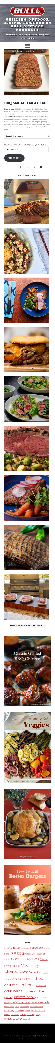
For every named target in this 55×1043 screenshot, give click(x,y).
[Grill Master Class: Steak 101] (26, 618)
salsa (33, 1010)
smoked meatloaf (37, 127)
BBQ (16, 109)
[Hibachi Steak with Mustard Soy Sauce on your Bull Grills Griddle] (26, 272)
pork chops (24, 1007)
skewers (15, 1014)
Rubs (11, 112)
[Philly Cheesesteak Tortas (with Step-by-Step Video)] (26, 371)
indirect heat (24, 997)
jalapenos (40, 997)
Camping (27, 109)
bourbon (47, 948)
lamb (6, 1002)
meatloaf (23, 124)
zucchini (26, 1019)
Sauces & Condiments (23, 112)
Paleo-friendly (40, 1002)
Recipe (40, 109)
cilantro (45, 973)
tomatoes (9, 1018)
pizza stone (9, 1007)
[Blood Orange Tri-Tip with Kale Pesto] (26, 421)
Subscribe (14, 158)
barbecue (20, 117)
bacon (17, 947)
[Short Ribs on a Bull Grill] (26, 520)
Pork (34, 109)
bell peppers (36, 948)
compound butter (20, 979)
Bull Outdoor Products (21, 959)
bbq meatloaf (31, 117)
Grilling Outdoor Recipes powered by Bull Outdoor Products (27, 25)
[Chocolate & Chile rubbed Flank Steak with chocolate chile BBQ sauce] (26, 569)
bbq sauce (25, 948)
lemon (14, 1002)
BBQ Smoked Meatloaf (25, 102)
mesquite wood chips (20, 127)
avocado (8, 948)
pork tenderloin (36, 1007)
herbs (17, 991)
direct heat (26, 984)
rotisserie (19, 1010)
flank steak (41, 985)
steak (23, 1014)
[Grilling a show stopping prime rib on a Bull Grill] (26, 470)
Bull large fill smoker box (31, 119)
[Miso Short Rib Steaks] (26, 322)
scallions (40, 1010)
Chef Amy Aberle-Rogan (30, 122)
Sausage (36, 112)
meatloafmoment (34, 124)
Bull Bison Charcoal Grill (34, 954)
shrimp (7, 1015)
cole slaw (7, 979)
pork (17, 1006)
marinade (24, 1002)
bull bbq (40, 117)
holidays (29, 991)
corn (32, 979)
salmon (27, 1010)
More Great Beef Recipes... (27, 625)
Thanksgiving (34, 1014)
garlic (8, 991)
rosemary (9, 1010)
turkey (19, 1018)
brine (6, 954)
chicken (36, 972)
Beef (21, 109)
